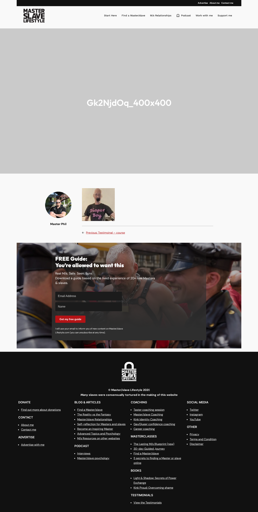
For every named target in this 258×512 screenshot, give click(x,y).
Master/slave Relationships (94, 419)
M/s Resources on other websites (98, 438)
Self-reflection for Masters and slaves (101, 424)
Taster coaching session (149, 410)
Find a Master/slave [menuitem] (133, 15)
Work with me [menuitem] (204, 15)
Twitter (194, 410)
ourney (160, 449)
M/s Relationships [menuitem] (160, 15)
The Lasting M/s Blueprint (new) (154, 444)
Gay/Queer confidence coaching (154, 424)
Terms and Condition (203, 439)
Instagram (196, 414)
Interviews (83, 453)
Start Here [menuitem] (110, 15)
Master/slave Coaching (148, 414)
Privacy (194, 434)
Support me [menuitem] (225, 15)
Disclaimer (196, 444)
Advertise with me (32, 445)
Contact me (28, 429)
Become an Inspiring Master (95, 429)
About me (27, 425)
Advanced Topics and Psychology (98, 433)
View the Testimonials (148, 502)
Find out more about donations (41, 410)
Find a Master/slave (89, 410)
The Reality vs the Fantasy (94, 414)
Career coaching (144, 429)
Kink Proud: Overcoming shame (153, 488)
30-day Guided (144, 449)
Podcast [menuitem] (183, 15)
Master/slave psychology (93, 458)
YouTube (195, 419)
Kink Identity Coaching (148, 419)
